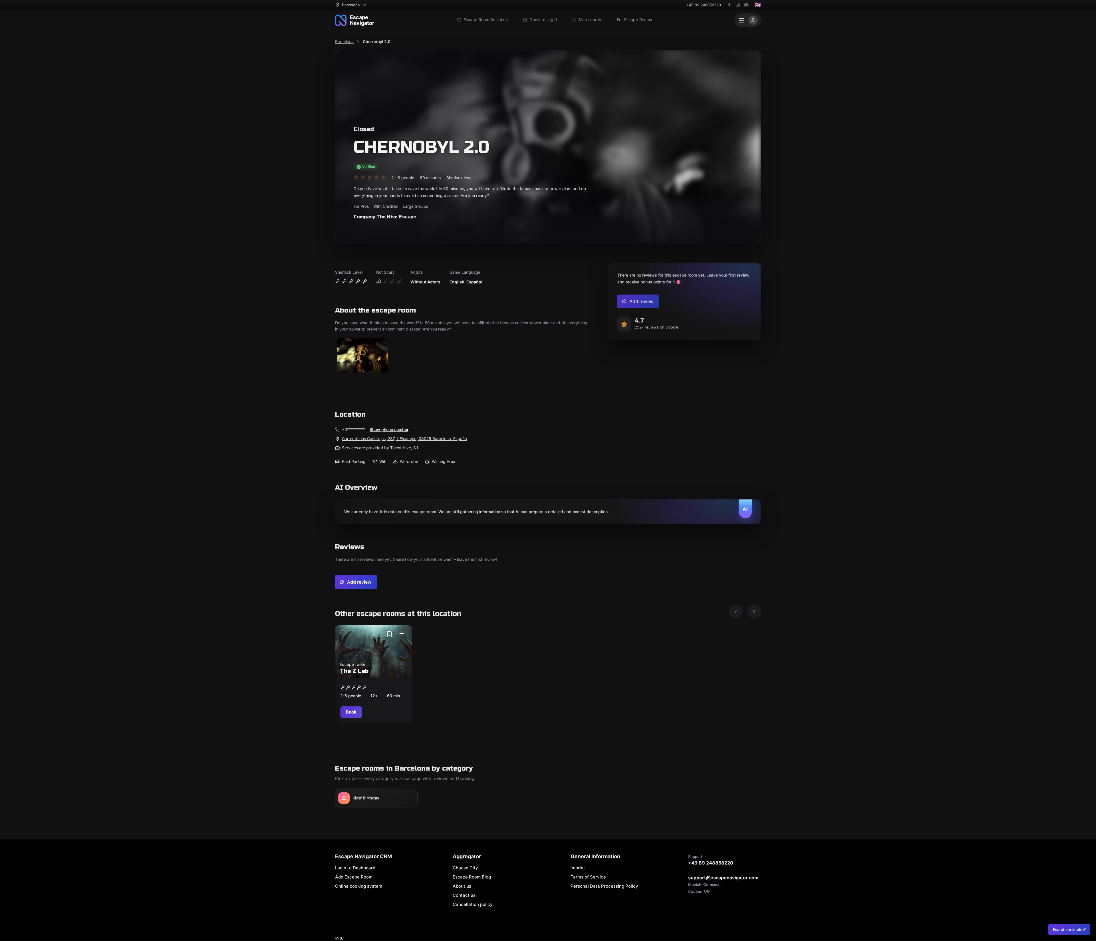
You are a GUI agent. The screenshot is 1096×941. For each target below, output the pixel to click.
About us (462, 886)
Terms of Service (588, 877)
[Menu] (748, 20)
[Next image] (754, 611)
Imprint (578, 868)
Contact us (464, 895)
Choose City (465, 868)
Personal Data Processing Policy (604, 886)
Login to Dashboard (355, 868)
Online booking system (358, 886)
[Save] (389, 634)
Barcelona (344, 41)
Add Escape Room (353, 877)
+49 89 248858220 (703, 5)
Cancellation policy (473, 904)
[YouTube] (746, 4)
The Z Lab (354, 671)
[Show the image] (362, 356)
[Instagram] (737, 4)
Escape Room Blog (472, 877)
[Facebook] (729, 4)
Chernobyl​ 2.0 (376, 41)
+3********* (353, 429)
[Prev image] (736, 611)
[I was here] (402, 634)
